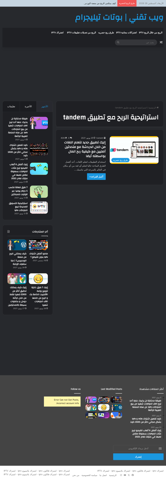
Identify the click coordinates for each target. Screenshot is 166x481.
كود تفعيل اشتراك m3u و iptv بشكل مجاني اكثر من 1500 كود (18, 150)
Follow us (76, 389)
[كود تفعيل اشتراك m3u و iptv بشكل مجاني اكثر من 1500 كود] (39, 149)
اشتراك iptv (57, 33)
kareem (99, 138)
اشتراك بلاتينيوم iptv (121, 470)
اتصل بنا (103, 475)
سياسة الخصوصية (89, 475)
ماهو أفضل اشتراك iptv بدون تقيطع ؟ (38, 255)
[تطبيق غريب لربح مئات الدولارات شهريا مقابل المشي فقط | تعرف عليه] (103, 415)
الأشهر (44, 106)
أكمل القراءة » (96, 176)
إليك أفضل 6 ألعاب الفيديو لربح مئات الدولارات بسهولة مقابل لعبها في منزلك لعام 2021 (19, 171)
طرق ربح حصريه (106, 33)
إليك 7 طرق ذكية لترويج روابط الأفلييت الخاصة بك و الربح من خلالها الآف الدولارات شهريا (39, 296)
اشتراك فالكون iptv (141, 470)
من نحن (75, 475)
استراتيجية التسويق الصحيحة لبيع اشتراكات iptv (18, 206)
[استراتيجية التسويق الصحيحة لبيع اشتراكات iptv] (39, 208)
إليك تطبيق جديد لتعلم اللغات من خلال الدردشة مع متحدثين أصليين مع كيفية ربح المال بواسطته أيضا (85, 149)
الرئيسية (152, 107)
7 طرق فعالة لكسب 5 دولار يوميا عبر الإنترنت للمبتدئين (18, 190)
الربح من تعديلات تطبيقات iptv (81, 33)
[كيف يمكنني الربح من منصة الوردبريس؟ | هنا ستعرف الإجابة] (16, 244)
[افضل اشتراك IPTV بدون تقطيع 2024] (116, 399)
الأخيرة (28, 106)
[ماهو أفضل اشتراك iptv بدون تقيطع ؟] (38, 244)
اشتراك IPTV (102, 470)
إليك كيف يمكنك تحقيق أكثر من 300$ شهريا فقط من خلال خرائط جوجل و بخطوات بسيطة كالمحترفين (17, 296)
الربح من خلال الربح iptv (150, 33)
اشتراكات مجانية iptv (126, 33)
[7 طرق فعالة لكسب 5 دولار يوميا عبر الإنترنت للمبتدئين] (39, 192)
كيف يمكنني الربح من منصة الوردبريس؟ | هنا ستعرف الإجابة (89, 3)
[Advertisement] (83, 73)
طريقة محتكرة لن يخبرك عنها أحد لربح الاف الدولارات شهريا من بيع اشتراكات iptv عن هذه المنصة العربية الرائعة (18, 127)
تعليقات (11, 106)
